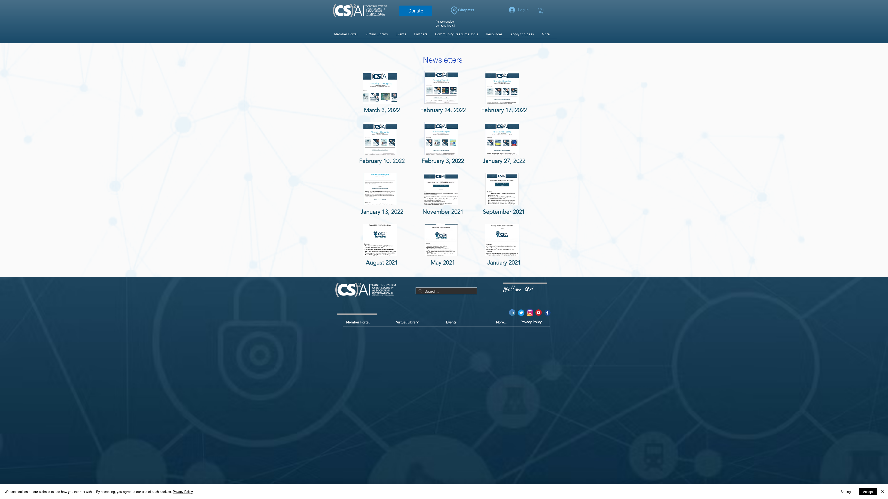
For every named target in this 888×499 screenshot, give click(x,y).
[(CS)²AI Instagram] (529, 312)
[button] (541, 10)
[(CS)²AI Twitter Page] (521, 312)
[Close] (882, 491)
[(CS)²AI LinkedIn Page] (512, 312)
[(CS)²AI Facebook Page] (547, 312)
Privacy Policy (183, 491)
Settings (846, 491)
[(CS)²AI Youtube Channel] (538, 312)
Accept (868, 491)
